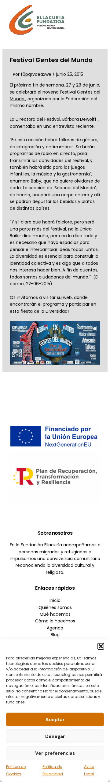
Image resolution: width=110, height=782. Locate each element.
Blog (55, 635)
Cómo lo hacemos (55, 621)
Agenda (55, 628)
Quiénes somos (55, 607)
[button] (101, 646)
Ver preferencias (55, 753)
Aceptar (55, 720)
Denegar (55, 736)
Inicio (55, 600)
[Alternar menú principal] (96, 19)
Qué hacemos (55, 614)
